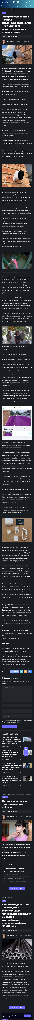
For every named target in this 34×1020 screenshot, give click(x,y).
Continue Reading (17, 888)
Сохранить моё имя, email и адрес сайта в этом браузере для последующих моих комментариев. (18, 721)
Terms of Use (17, 1017)
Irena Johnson (11, 41)
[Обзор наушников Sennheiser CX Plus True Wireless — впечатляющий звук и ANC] (27, 778)
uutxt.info (12, 1)
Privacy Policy (7, 1017)
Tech (4, 12)
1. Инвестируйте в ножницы (14, 868)
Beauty (5, 797)
